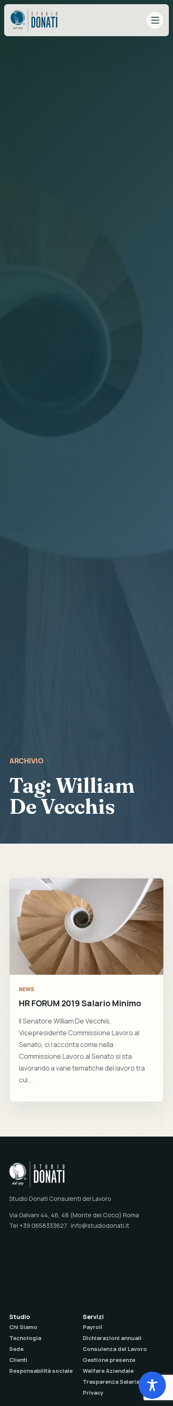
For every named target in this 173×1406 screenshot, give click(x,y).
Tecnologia (25, 1338)
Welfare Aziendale (108, 1370)
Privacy (93, 1392)
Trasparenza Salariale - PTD (122, 1381)
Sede (16, 1349)
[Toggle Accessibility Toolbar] (152, 1385)
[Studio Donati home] (34, 20)
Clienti (18, 1360)
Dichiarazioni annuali (112, 1338)
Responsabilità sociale (41, 1370)
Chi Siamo (23, 1327)
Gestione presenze (109, 1360)
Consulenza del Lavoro (115, 1349)
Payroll (92, 1327)
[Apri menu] (155, 20)
